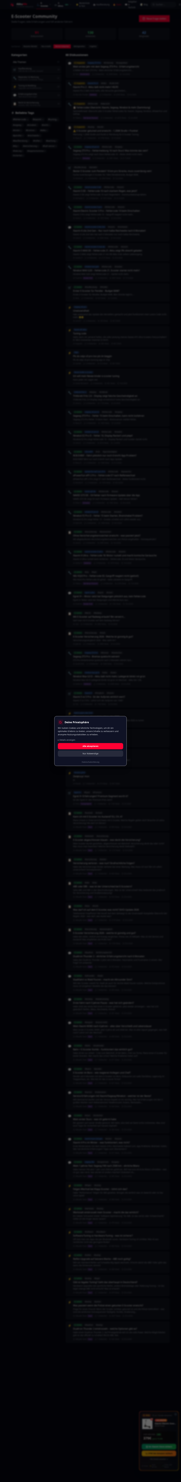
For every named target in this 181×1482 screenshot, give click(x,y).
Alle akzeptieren (90, 746)
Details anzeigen (66, 740)
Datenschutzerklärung (90, 762)
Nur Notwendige (90, 753)
